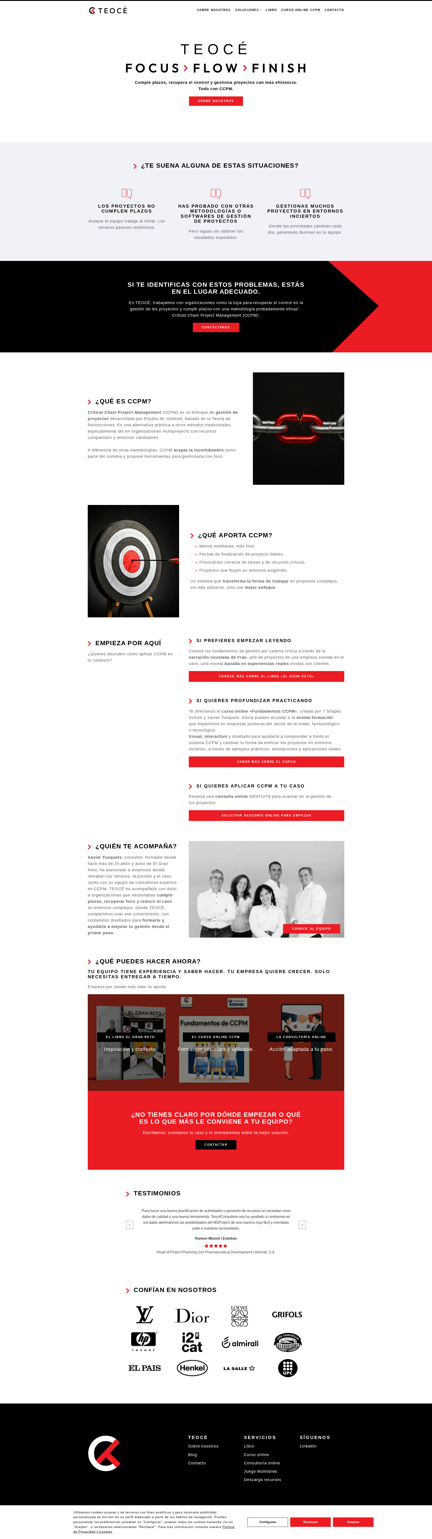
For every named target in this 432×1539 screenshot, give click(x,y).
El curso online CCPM (216, 1037)
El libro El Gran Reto (130, 1037)
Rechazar (310, 1522)
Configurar (267, 1522)
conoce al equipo (311, 928)
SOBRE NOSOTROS (216, 101)
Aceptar (353, 1522)
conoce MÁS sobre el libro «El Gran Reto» (266, 676)
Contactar (216, 1144)
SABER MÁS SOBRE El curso (266, 761)
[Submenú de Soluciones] (260, 10)
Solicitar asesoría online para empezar (267, 815)
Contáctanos (216, 327)
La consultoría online (301, 1037)
